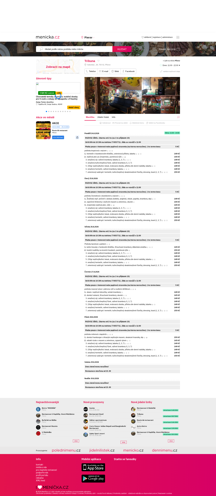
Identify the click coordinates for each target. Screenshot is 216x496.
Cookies (80, 493)
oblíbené (147, 37)
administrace (167, 37)
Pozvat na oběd (121, 123)
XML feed (40, 480)
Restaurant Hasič (96, 414)
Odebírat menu (138, 123)
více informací (58, 137)
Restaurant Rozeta (49, 426)
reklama (39, 478)
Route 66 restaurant (59, 130)
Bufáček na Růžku (49, 420)
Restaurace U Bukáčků (146, 408)
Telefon (92, 71)
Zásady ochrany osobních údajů (64, 493)
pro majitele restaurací (46, 470)
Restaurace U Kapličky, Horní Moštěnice (58, 414)
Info (113, 117)
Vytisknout (106, 123)
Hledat (122, 49)
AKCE (55, 123)
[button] (46, 111)
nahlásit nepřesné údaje (171, 71)
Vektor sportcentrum (98, 420)
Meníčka (90, 117)
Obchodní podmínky (43, 493)
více (76, 441)
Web (117, 71)
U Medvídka (46, 432)
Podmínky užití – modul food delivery (98, 493)
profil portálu (42, 475)
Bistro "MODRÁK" (49, 408)
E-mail (105, 71)
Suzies (92, 408)
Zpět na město (172, 61)
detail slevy (74, 107)
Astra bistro (142, 426)
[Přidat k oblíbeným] (98, 61)
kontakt (39, 464)
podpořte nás (42, 472)
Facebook (130, 71)
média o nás (41, 467)
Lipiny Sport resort (97, 434)
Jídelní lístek (103, 117)
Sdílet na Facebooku (157, 123)
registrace (157, 37)
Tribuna (140, 414)
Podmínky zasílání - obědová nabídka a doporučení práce (135, 493)
